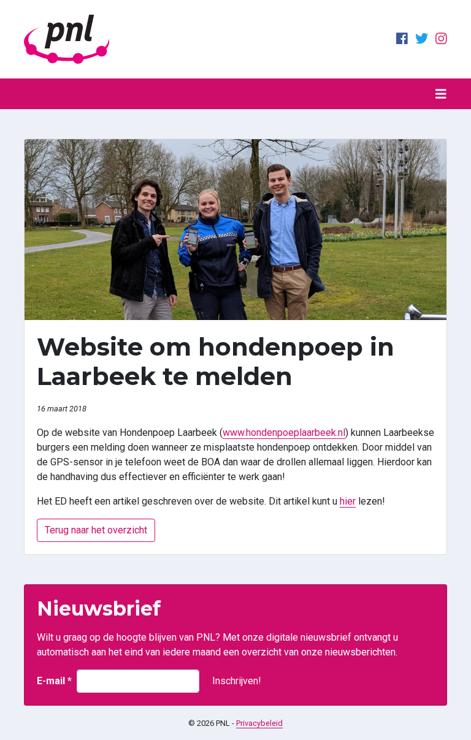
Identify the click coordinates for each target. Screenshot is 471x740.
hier (348, 501)
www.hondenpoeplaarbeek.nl (284, 432)
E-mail (54, 681)
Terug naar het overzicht (96, 530)
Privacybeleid (259, 723)
